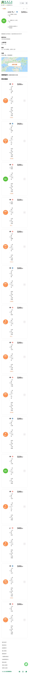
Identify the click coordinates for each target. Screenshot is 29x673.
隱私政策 (4, 662)
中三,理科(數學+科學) (10, 377)
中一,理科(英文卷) (10, 268)
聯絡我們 (4, 653)
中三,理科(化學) (10, 84)
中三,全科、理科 (10, 492)
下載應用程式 (5, 656)
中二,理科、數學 (10, 308)
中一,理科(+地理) (10, 566)
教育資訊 (4, 645)
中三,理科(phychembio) (10, 232)
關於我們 (4, 642)
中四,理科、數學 (10, 419)
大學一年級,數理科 (10, 124)
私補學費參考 (5, 659)
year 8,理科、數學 (10, 528)
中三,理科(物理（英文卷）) (10, 343)
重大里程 (4, 650)
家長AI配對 (4, 665)
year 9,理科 (12, 12)
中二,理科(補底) (10, 200)
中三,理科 (10, 457)
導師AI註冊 (4, 668)
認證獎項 (4, 648)
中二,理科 (10, 165)
